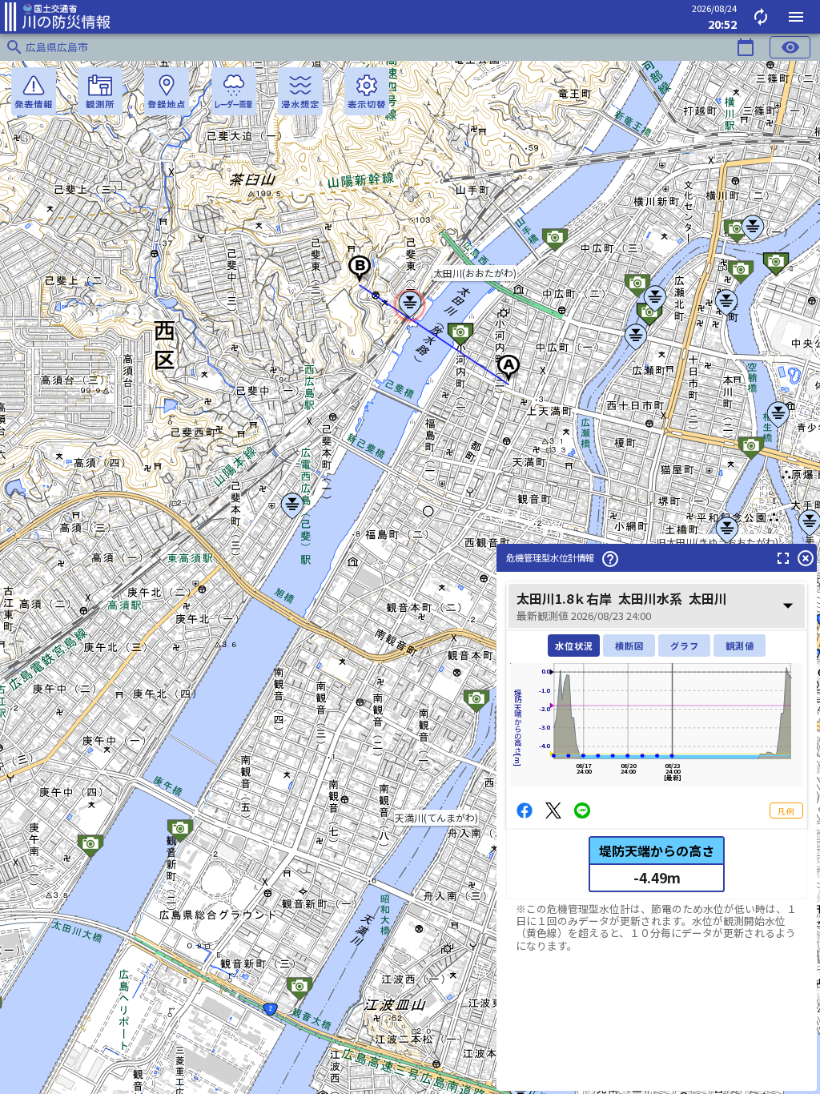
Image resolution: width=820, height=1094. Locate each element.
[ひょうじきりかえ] (366, 91)
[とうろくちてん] (166, 91)
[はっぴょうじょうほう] (33, 91)
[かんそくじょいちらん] (100, 91)
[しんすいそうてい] (300, 91)
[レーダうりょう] (233, 91)
